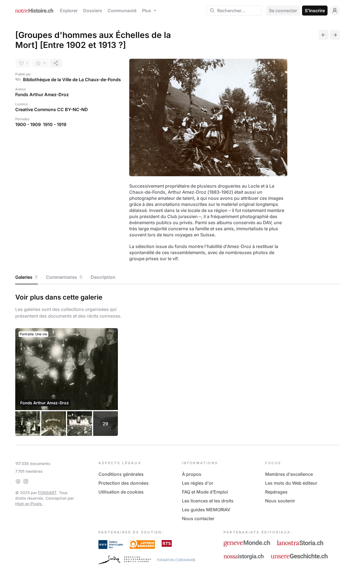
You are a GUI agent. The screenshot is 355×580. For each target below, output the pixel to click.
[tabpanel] (177, 363)
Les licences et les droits (208, 501)
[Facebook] (18, 481)
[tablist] (177, 277)
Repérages (276, 492)
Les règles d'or (197, 483)
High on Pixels (29, 503)
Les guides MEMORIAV (206, 509)
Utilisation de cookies (121, 492)
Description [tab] (103, 277)
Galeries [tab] (26, 277)
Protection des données (123, 483)
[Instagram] (26, 481)
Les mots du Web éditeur (291, 483)
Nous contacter (198, 518)
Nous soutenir (280, 501)
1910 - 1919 (54, 124)
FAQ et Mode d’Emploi (205, 492)
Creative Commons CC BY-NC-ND (51, 109)
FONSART (47, 492)
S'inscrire (315, 10)
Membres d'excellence (289, 474)
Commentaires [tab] (64, 277)
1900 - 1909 (28, 124)
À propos (191, 474)
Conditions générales (121, 474)
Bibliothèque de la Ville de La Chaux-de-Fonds (72, 79)
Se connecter (283, 10)
